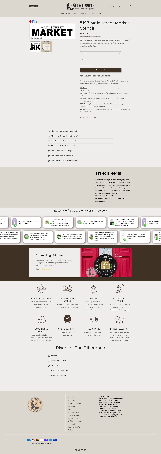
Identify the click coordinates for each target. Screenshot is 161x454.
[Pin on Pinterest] (30, 22)
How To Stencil (74, 412)
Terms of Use (73, 415)
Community (72, 400)
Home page (72, 397)
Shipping (83, 36)
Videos (71, 430)
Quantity (82, 59)
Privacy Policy (73, 418)
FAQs (70, 409)
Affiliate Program (75, 421)
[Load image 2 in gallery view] (46, 46)
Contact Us (72, 424)
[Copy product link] (36, 22)
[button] (33, 6)
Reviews (71, 406)
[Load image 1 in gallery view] (35, 46)
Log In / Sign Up (74, 427)
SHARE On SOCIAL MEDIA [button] (90, 118)
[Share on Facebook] (33, 22)
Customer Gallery (75, 403)
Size (81, 50)
